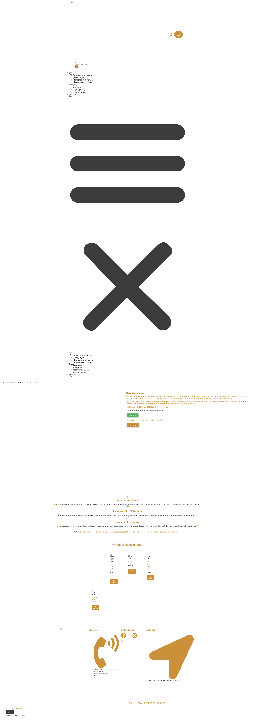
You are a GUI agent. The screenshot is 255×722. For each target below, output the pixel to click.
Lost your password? (13, 715)
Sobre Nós (72, 94)
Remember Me (15, 709)
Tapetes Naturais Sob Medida (82, 82)
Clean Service (77, 89)
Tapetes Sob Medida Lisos (81, 79)
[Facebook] (123, 635)
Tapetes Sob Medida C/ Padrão (83, 81)
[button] (127, 224)
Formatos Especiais (79, 92)
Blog (70, 96)
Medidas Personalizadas (81, 91)
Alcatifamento (77, 86)
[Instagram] (134, 635)
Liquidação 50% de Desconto (82, 76)
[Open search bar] (75, 62)
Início (70, 72)
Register (23, 715)
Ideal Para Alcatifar (79, 77)
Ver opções (113, 581)
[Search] (76, 66)
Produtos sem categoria (15, 382)
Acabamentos (77, 87)
